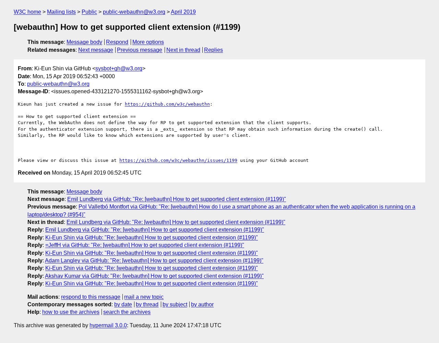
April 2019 (183, 12)
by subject (175, 304)
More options (148, 42)
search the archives (127, 312)
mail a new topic (144, 297)
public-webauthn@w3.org (134, 12)
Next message (95, 50)
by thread (147, 304)
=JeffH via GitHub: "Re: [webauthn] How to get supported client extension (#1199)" (144, 245)
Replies (213, 50)
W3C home (27, 12)
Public (89, 12)
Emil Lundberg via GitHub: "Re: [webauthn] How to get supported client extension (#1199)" (176, 199)
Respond (117, 42)
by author (202, 304)
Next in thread (183, 50)
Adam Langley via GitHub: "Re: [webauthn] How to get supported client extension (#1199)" (154, 260)
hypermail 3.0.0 (108, 325)
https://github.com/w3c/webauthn (167, 104)
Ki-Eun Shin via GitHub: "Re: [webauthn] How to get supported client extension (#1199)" (151, 237)
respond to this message (90, 297)
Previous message (139, 50)
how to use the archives (70, 312)
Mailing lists (61, 12)
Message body (84, 42)
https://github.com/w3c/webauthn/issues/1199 (178, 160)
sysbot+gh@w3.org (118, 68)
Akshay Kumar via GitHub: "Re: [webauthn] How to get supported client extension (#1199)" (154, 276)
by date (123, 304)
